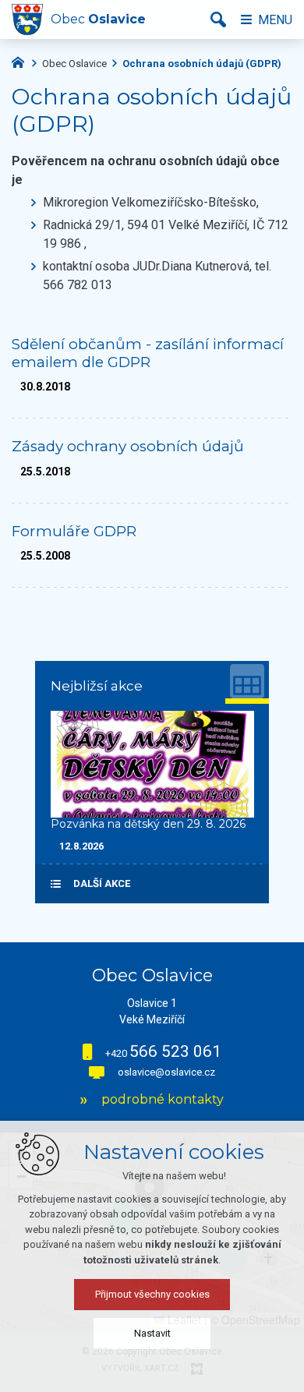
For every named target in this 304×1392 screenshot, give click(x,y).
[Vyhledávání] (218, 19)
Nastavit (152, 1333)
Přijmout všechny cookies (152, 1294)
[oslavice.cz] (22, 61)
